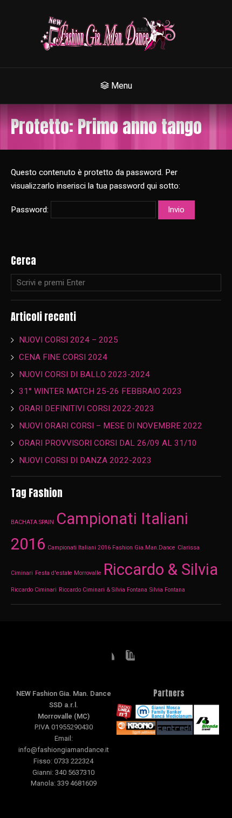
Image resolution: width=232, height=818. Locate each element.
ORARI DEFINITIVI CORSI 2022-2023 (86, 408)
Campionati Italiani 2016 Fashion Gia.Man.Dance (111, 547)
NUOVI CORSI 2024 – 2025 (68, 340)
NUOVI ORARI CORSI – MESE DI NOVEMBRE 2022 (110, 426)
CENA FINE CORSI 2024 (63, 357)
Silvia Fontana (167, 589)
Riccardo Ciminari (34, 589)
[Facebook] (105, 658)
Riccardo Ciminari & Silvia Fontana (103, 589)
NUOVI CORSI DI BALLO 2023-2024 (84, 374)
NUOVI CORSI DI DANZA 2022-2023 (85, 460)
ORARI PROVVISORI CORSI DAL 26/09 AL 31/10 (108, 443)
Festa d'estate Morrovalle (68, 572)
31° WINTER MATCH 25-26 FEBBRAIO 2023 (101, 391)
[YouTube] (126, 658)
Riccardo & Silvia (161, 569)
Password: (31, 209)
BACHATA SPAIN (32, 522)
